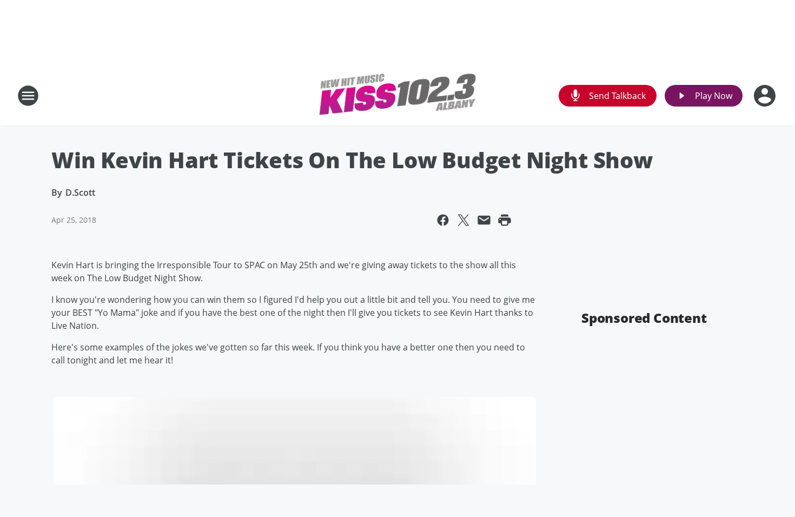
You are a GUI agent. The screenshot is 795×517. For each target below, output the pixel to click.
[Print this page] (504, 220)
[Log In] (766, 96)
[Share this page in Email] (484, 220)
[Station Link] (397, 96)
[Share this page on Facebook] (443, 220)
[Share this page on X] (463, 220)
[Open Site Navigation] (28, 96)
